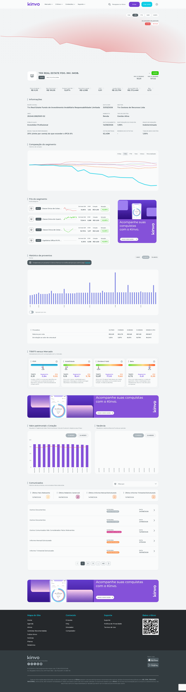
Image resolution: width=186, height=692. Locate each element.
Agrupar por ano (40, 312)
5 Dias (119, 154)
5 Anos (142, 154)
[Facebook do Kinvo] (28, 664)
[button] (78, 563)
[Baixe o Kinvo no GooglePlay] (153, 665)
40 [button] (103, 563)
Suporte (81, 4)
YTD (141, 15)
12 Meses (71, 435)
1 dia (128, 15)
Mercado (48, 4)
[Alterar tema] (156, 4)
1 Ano (136, 154)
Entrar (134, 4)
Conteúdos (69, 4)
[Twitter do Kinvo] (35, 664)
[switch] (31, 312)
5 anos (155, 15)
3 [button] (93, 563)
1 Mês (125, 154)
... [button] (98, 563)
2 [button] (87, 563)
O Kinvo (58, 4)
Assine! (87, 262)
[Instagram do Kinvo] (31, 664)
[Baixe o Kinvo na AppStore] (153, 660)
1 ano (148, 15)
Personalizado (151, 154)
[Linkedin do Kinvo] (38, 664)
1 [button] (82, 563)
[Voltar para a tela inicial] (34, 4)
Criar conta (146, 4)
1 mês (135, 15)
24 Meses (83, 435)
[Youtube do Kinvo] (41, 664)
